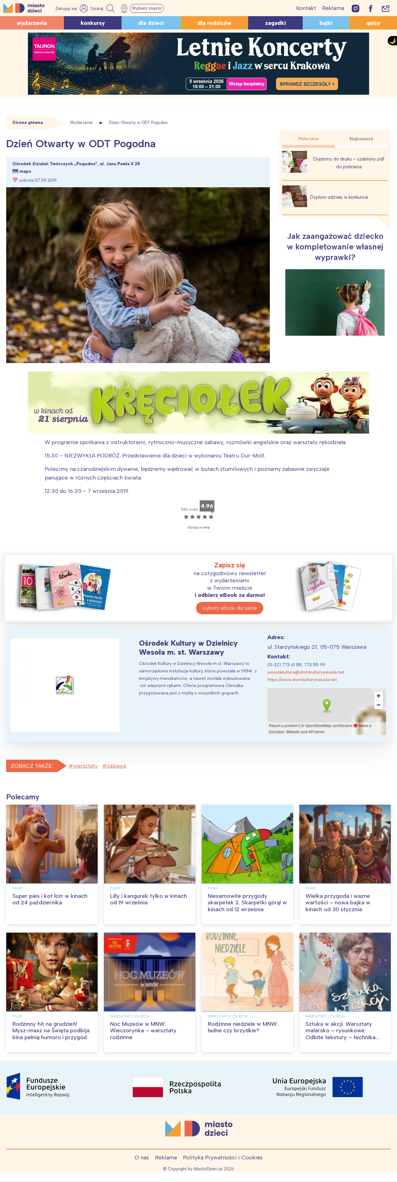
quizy (373, 23)
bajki (325, 23)
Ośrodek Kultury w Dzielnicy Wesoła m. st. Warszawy (188, 648)
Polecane (308, 139)
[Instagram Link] (355, 8)
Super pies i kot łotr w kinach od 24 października (49, 899)
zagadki (275, 23)
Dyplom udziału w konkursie (339, 197)
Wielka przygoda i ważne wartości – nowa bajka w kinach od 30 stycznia (338, 903)
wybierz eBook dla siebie (229, 608)
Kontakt (306, 8)
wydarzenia (32, 23)
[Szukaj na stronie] (103, 8)
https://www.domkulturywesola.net (302, 679)
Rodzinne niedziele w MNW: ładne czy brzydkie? (243, 1027)
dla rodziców (214, 23)
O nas (142, 1157)
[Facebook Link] (370, 8)
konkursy (93, 23)
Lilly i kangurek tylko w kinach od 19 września (148, 899)
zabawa (116, 765)
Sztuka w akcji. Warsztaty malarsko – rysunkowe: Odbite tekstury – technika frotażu (341, 1034)
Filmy (17, 888)
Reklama (333, 8)
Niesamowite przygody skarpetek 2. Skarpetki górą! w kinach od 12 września (247, 903)
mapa (25, 171)
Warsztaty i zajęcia (130, 1016)
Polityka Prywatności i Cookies (223, 1157)
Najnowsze (361, 139)
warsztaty (85, 765)
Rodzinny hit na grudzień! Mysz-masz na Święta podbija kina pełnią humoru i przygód (51, 1031)
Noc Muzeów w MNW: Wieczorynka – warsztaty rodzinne (143, 1031)
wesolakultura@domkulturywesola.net (305, 672)
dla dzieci (151, 23)
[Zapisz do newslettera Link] (385, 8)
